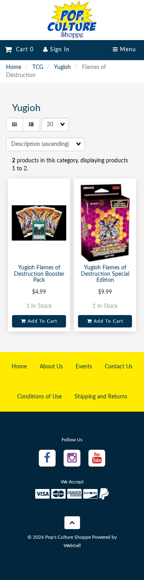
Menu (127, 50)
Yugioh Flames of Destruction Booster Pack (39, 274)
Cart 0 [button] (23, 50)
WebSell (72, 545)
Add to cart (41, 321)
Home (13, 67)
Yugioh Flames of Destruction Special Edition (105, 274)
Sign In (59, 50)
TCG (37, 67)
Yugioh (62, 67)
